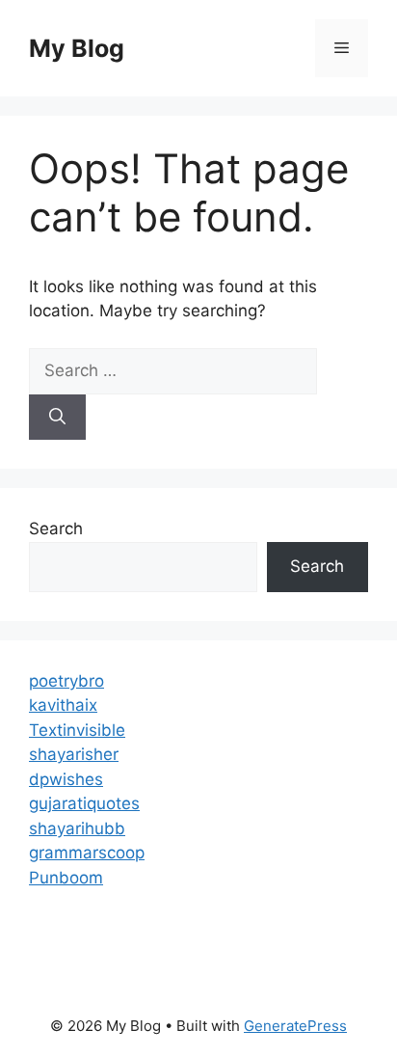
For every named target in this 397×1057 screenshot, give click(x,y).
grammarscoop (87, 852)
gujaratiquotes (84, 803)
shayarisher (74, 754)
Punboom (66, 877)
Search (56, 528)
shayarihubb (77, 828)
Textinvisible (77, 730)
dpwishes (66, 779)
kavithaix (63, 705)
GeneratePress (295, 1025)
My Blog (76, 48)
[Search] (57, 417)
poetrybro (66, 681)
